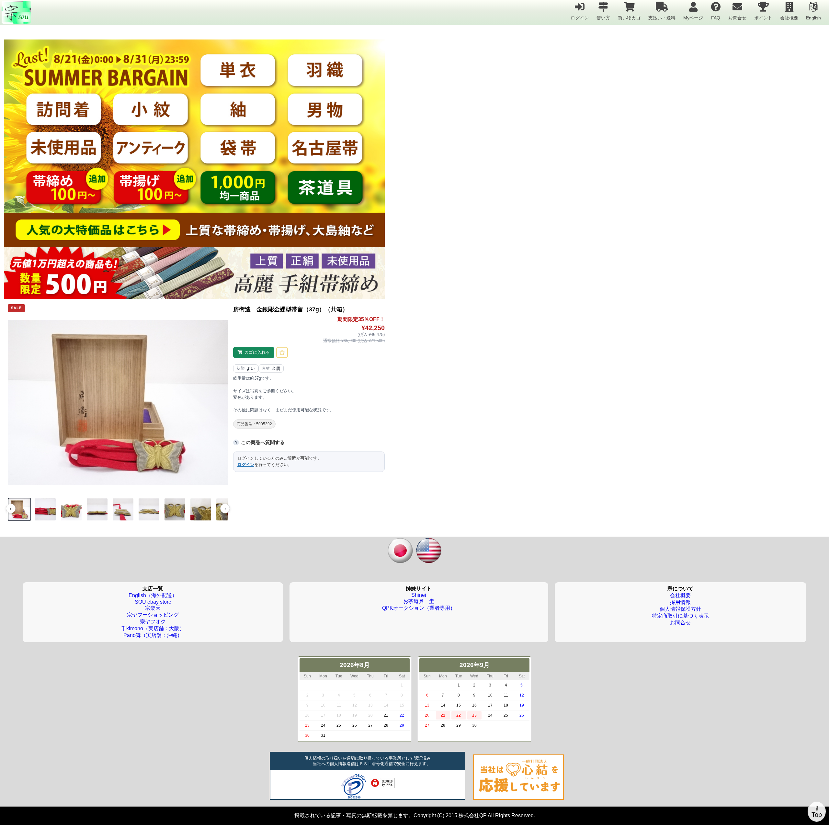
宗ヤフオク (153, 621)
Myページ (693, 17)
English (813, 17)
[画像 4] (97, 509)
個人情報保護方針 (680, 609)
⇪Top (817, 811)
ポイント (763, 17)
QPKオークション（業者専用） (418, 608)
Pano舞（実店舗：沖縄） (152, 635)
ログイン (580, 17)
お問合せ (737, 17)
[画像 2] (45, 509)
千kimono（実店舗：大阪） (153, 628)
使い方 (603, 17)
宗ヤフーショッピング (153, 615)
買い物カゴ (629, 17)
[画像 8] (200, 509)
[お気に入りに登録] (282, 352)
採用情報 (680, 602)
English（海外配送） (153, 595)
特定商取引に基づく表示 (680, 616)
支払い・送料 (662, 17)
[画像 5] (123, 509)
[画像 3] (71, 509)
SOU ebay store (153, 602)
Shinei (418, 595)
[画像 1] (19, 509)
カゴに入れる (257, 352)
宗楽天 (153, 608)
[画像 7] (175, 509)
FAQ (715, 17)
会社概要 (789, 17)
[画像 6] (149, 509)
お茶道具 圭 (418, 601)
